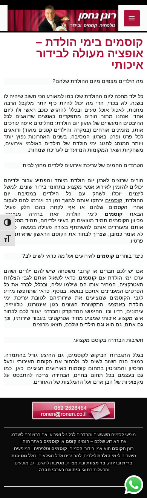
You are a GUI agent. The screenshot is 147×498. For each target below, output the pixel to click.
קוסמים (113, 200)
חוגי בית (81, 469)
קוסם (71, 441)
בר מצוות (96, 463)
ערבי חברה (50, 469)
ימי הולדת (107, 455)
